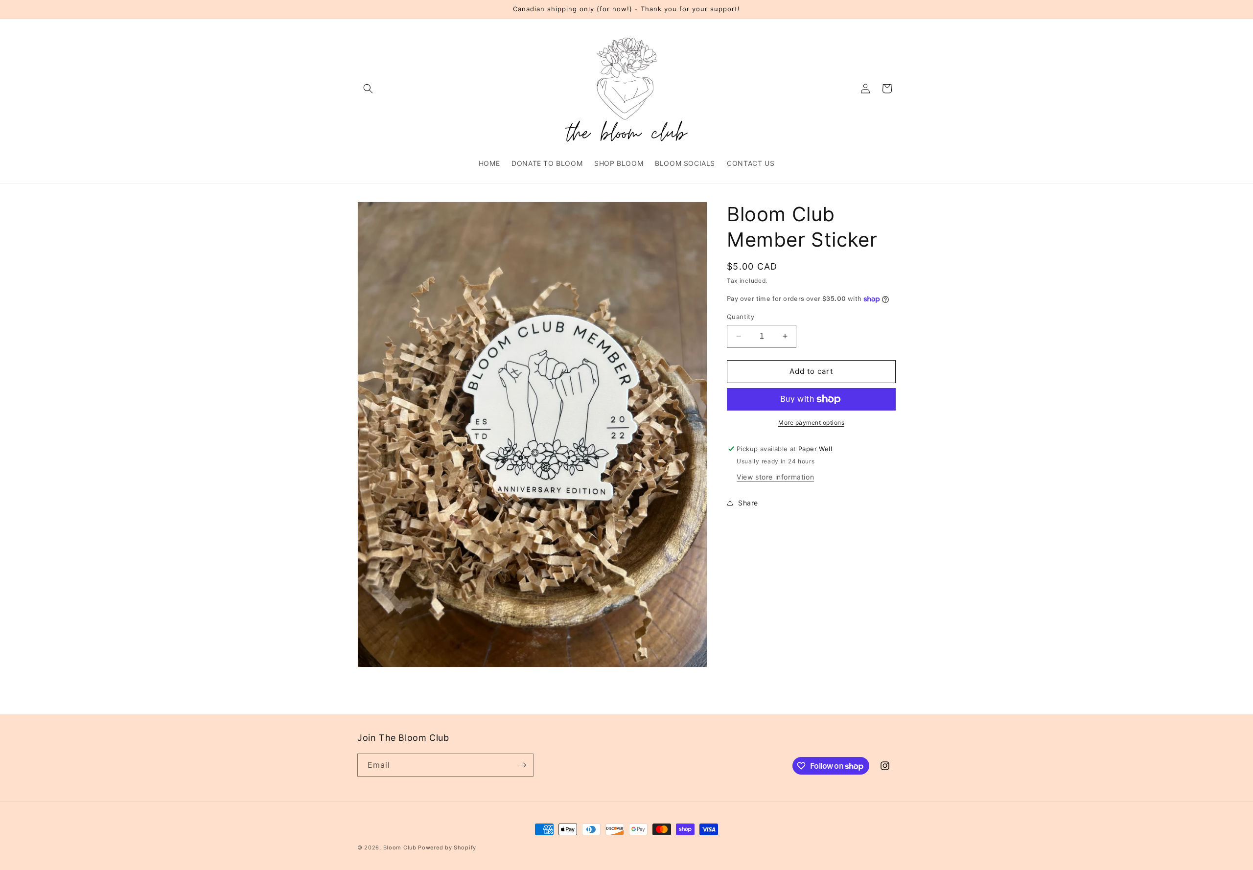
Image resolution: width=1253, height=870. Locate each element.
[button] (368, 88)
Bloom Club (400, 847)
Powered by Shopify (447, 847)
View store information (775, 477)
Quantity (740, 317)
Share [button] (748, 503)
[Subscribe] (522, 765)
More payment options (811, 422)
